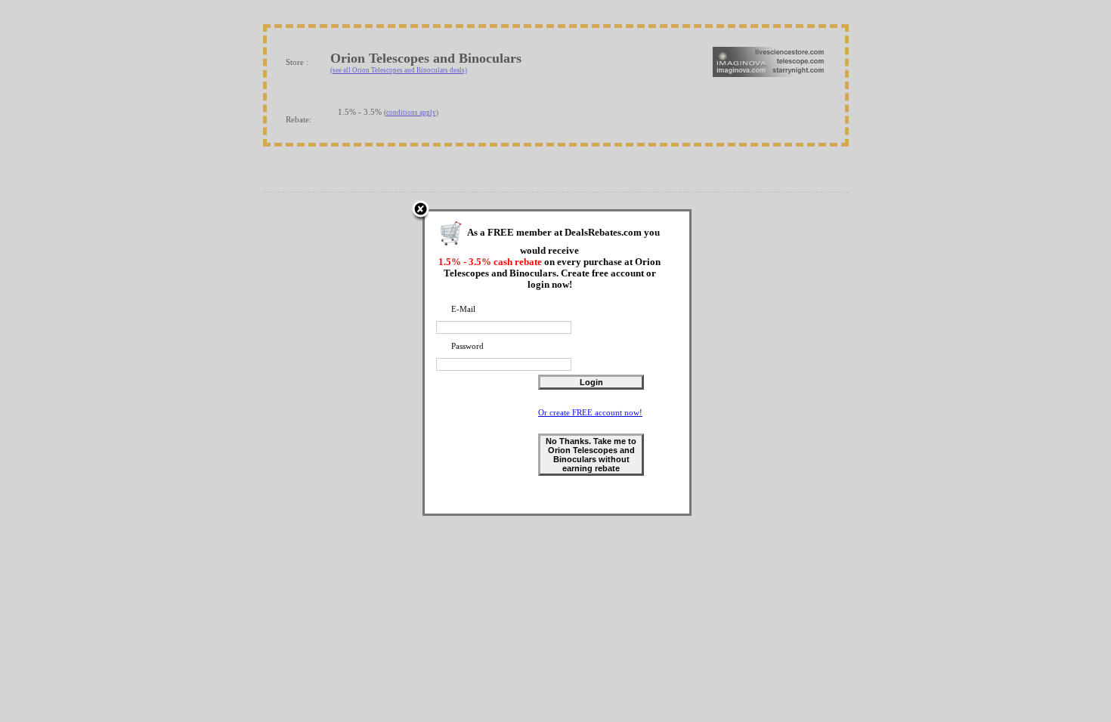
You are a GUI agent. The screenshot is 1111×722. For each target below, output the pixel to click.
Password (467, 345)
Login (591, 382)
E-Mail (463, 308)
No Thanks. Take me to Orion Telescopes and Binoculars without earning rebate (591, 455)
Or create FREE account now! (590, 412)
